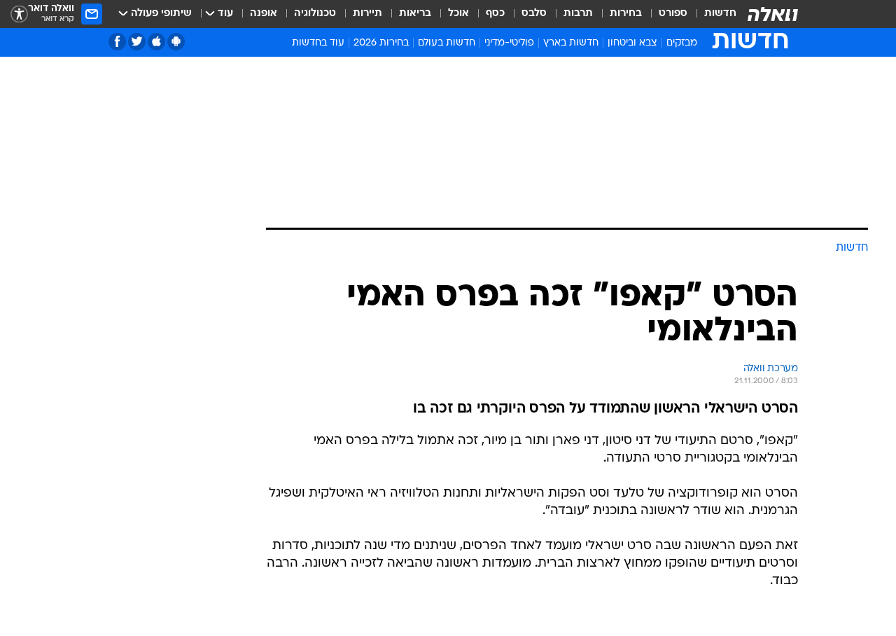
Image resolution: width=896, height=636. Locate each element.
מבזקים (681, 43)
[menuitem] (711, 14)
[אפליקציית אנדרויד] (176, 41)
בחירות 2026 (381, 43)
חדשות (720, 13)
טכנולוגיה (315, 13)
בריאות (415, 13)
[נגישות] (19, 14)
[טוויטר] (137, 41)
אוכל (458, 13)
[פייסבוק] (117, 41)
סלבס (534, 13)
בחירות (626, 13)
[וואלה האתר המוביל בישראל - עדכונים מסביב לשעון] (773, 14)
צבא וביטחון (632, 43)
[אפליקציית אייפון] (156, 41)
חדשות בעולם (446, 43)
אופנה (263, 13)
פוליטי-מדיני (509, 43)
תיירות (367, 13)
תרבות (578, 13)
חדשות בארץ (570, 43)
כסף (495, 13)
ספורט (673, 13)
